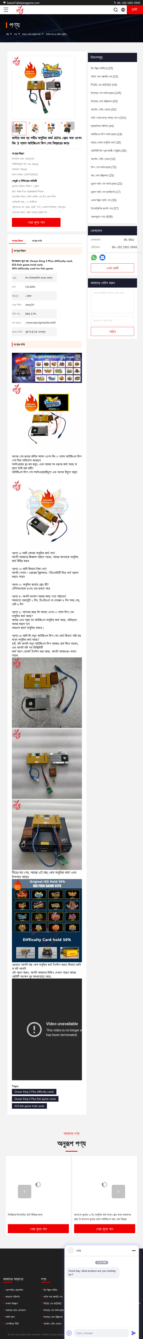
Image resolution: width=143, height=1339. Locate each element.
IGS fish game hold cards (29, 1105)
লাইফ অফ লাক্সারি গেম (53, 1296)
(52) (103, 109)
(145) (106, 93)
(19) (106, 134)
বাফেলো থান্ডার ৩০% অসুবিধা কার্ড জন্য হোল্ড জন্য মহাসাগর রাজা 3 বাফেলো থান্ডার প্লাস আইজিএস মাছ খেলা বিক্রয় (102, 1217)
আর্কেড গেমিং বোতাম (52, 1323)
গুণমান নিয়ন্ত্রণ (12, 1303)
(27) (105, 208)
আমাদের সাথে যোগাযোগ (16, 1310)
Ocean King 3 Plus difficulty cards (34, 1091)
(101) (108, 117)
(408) (102, 216)
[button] (70, 126)
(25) (102, 175)
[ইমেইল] (102, 257)
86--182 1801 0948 (128, 2)
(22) (106, 183)
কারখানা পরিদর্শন (13, 1296)
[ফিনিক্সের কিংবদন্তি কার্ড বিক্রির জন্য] (38, 1184)
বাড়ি (7, 34)
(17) (105, 192)
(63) (104, 101)
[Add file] (69, 1333)
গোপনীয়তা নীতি (12, 1323)
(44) (104, 84)
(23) (104, 76)
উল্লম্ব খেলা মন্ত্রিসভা (53, 1316)
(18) (106, 142)
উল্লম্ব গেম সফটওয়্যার (54, 1310)
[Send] (134, 1333)
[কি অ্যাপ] (94, 257)
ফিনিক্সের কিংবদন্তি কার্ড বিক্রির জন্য (25, 1214)
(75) (103, 167)
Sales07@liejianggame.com (23, 2)
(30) (108, 150)
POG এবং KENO (52, 1303)
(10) (103, 159)
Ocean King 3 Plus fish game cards (35, 1098)
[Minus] (133, 1250)
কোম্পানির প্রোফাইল (14, 1289)
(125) (102, 68)
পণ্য (15, 34)
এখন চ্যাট (113, 268)
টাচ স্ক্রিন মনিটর (50, 1289)
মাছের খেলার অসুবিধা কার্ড (31, 34)
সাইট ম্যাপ (10, 1316)
